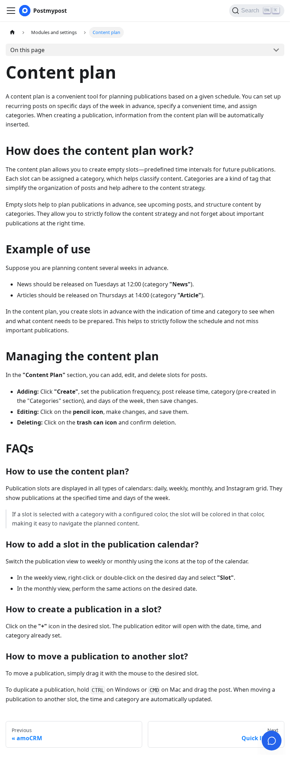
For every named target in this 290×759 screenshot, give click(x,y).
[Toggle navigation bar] (11, 10)
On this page (27, 50)
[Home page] (12, 32)
